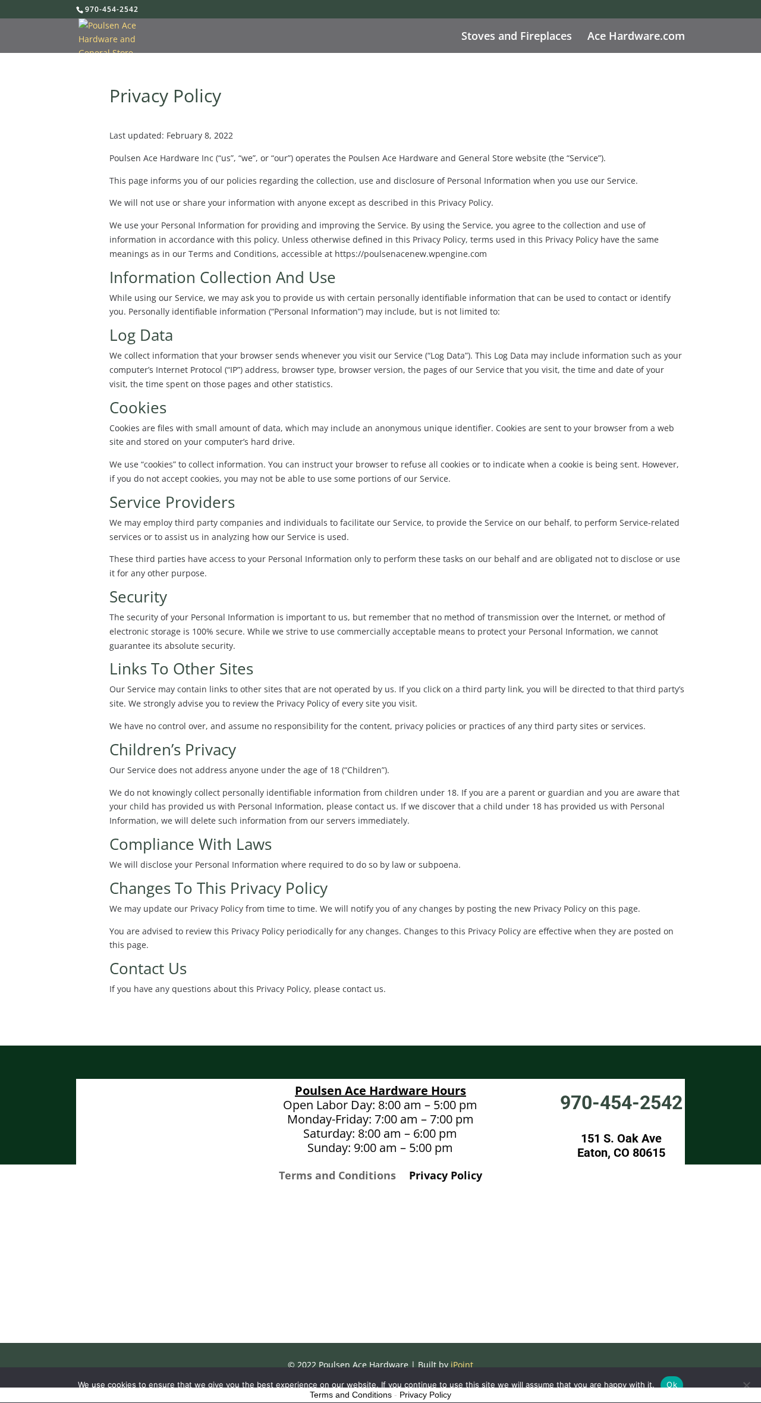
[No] (746, 1385)
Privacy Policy (445, 1176)
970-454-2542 (112, 9)
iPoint (462, 1364)
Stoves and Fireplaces (516, 37)
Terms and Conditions (337, 1176)
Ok (671, 1384)
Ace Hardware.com (636, 37)
